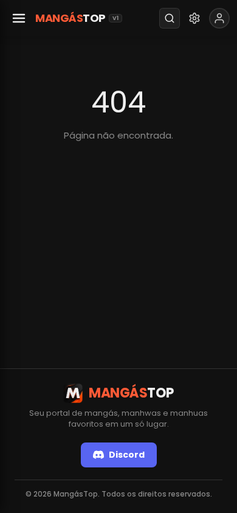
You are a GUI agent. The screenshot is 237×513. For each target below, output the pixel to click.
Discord (127, 455)
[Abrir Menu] (18, 18)
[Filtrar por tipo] (194, 18)
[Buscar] (169, 18)
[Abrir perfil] (219, 18)
